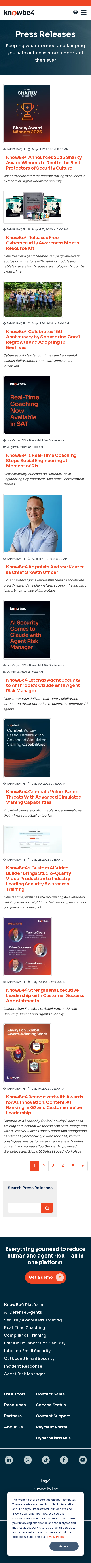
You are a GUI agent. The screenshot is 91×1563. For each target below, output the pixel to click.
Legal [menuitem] (45, 1481)
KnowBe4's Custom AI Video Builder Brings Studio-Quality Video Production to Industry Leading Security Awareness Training (38, 878)
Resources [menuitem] (15, 1405)
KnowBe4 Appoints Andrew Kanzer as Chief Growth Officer (45, 569)
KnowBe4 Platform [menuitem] (23, 1304)
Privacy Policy (55, 1536)
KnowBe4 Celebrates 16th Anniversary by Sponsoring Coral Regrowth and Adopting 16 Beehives (43, 339)
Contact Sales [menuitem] (50, 1394)
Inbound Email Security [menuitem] (27, 1350)
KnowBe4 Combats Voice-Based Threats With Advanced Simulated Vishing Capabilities (44, 797)
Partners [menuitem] (13, 1416)
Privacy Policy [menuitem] (45, 1488)
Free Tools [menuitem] (14, 1394)
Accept (64, 1546)
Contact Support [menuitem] (53, 1416)
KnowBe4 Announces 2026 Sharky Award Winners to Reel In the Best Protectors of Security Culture (44, 163)
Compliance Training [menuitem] (25, 1335)
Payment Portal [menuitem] (51, 1427)
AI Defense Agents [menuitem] (23, 1312)
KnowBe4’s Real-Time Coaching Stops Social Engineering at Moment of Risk (41, 461)
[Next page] (83, 1166)
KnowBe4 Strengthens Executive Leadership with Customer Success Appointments (45, 995)
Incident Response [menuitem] (23, 1366)
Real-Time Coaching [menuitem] (24, 1327)
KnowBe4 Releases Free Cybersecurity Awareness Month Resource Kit (42, 243)
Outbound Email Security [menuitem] (29, 1358)
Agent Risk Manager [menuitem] (24, 1374)
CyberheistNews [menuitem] (53, 1438)
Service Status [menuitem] (51, 1405)
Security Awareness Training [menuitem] (33, 1320)
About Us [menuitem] (13, 1427)
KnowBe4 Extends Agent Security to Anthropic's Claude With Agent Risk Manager (43, 685)
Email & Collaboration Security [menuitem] (35, 1343)
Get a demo (41, 1277)
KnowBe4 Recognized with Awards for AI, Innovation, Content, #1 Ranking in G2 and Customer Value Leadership (44, 1105)
